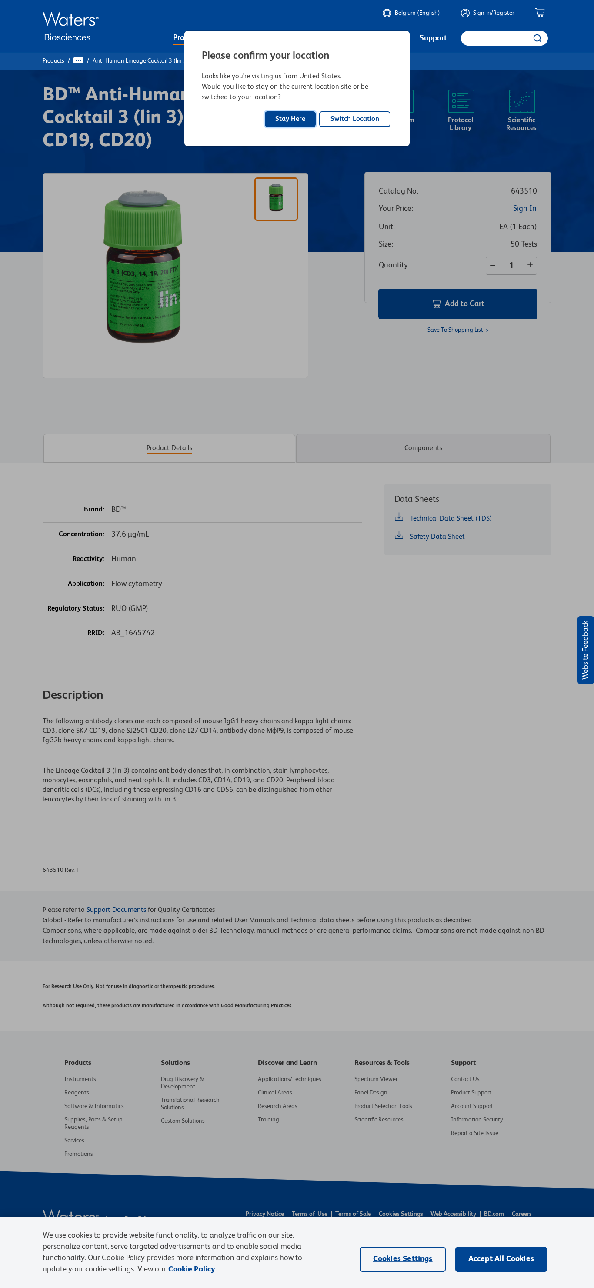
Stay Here (290, 119)
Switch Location (354, 119)
